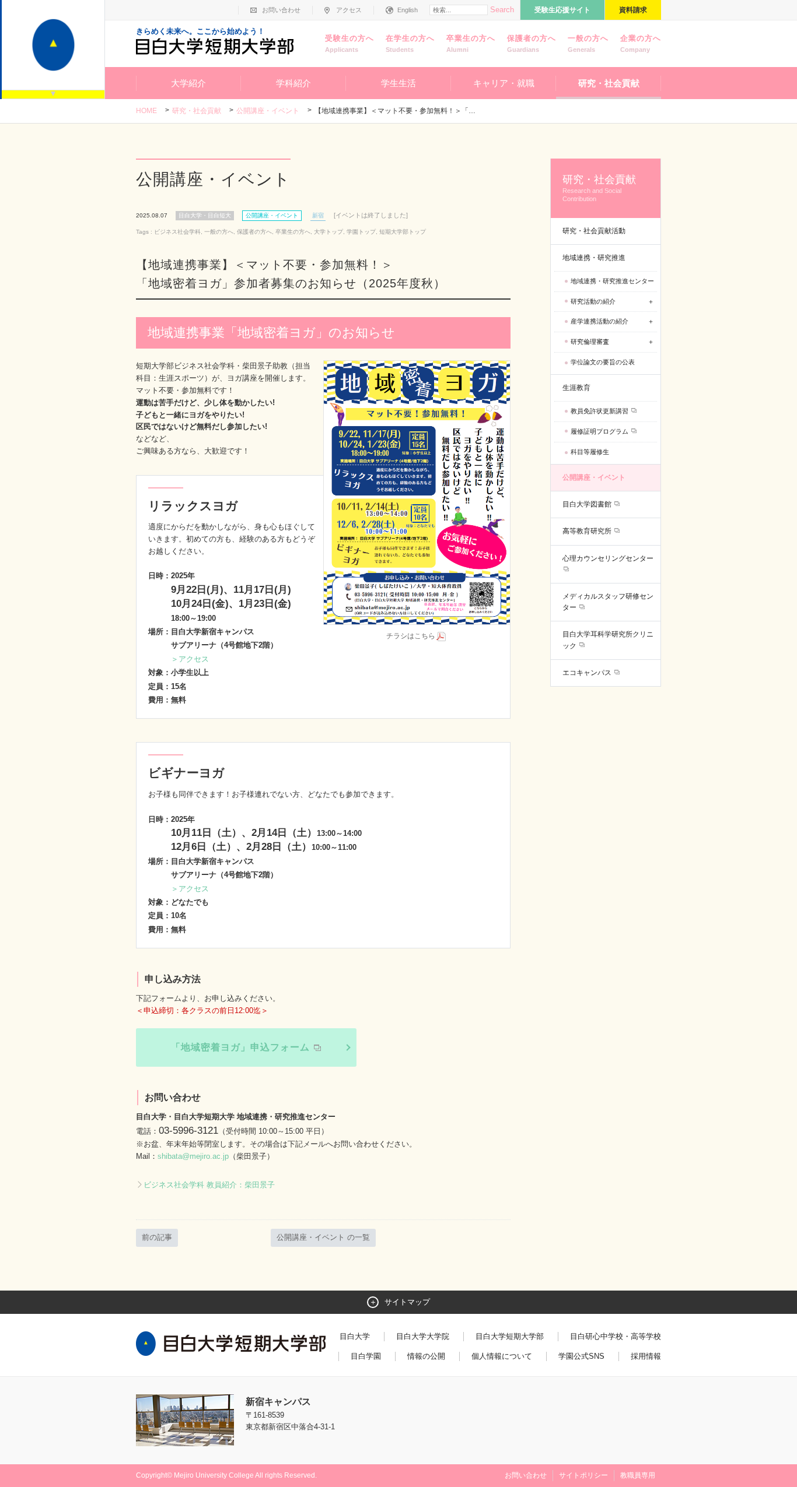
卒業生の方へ (470, 43)
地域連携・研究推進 (593, 258)
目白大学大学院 (422, 1336)
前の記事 (157, 1237)
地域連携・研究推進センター (612, 280)
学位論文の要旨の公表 (603, 361)
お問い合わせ (281, 9)
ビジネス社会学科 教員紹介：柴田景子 (209, 1184)
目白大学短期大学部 (510, 1336)
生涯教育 (576, 388)
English (407, 9)
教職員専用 (637, 1475)
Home (146, 111)
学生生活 (398, 83)
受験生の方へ (349, 43)
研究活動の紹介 (593, 301)
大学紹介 (188, 83)
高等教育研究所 (587, 531)
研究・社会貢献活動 (593, 231)
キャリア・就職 (503, 83)
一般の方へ (588, 43)
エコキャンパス (587, 673)
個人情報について (501, 1356)
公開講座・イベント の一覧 (323, 1237)
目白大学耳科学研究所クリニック (607, 639)
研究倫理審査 (590, 341)
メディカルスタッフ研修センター (607, 601)
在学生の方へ (410, 43)
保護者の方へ (531, 43)
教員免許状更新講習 (600, 410)
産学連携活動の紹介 (599, 321)
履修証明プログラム (600, 431)
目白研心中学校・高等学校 (615, 1336)
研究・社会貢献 (608, 83)
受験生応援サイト (562, 10)
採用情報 (646, 1356)
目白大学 (355, 1336)
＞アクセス (190, 659)
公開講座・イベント (267, 111)
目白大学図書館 (587, 504)
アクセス (349, 9)
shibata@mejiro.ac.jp (193, 1156)
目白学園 (366, 1356)
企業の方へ (640, 43)
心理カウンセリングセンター (607, 558)
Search (502, 9)
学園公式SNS (581, 1356)
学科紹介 (293, 83)
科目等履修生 (590, 451)
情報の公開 (426, 1356)
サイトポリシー (583, 1475)
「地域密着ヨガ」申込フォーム (242, 1047)
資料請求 (633, 10)
